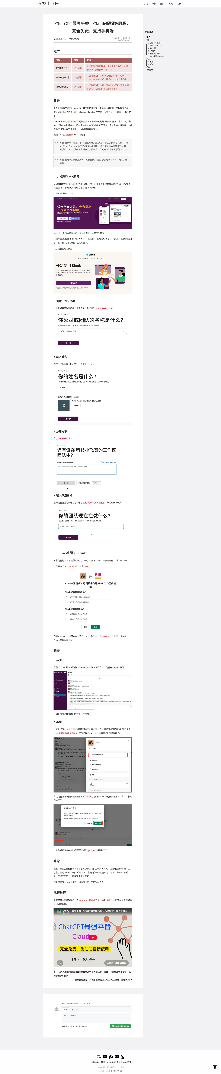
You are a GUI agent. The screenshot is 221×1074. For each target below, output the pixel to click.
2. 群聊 (150, 64)
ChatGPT (128, 40)
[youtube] (105, 1057)
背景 (148, 40)
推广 (148, 37)
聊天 (148, 59)
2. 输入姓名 (152, 48)
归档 (154, 4)
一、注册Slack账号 (153, 43)
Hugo (109, 1067)
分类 (162, 4)
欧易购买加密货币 (122, 1062)
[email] (117, 1057)
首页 (146, 4)
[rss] (122, 1057)
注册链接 (78, 67)
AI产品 (121, 40)
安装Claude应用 (69, 566)
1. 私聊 (150, 61)
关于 (179, 4)
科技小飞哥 (48, 3)
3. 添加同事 (152, 51)
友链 (171, 4)
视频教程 (149, 69)
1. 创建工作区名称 (154, 45)
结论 (148, 67)
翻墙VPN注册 (107, 1062)
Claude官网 (67, 134)
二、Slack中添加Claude (155, 56)
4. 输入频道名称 (154, 53)
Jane (123, 1067)
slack (71, 193)
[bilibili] (111, 1057)
